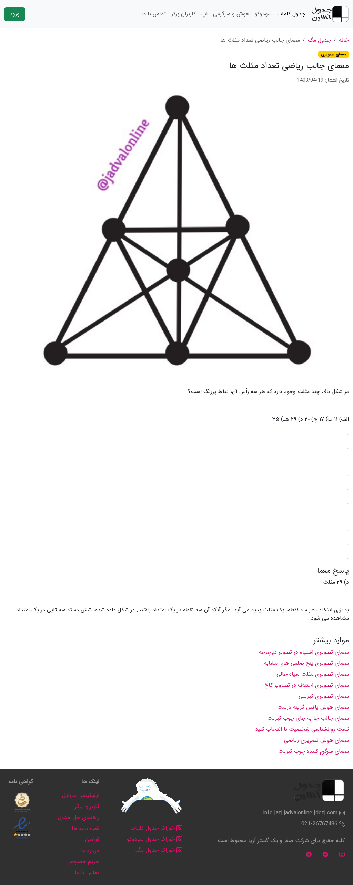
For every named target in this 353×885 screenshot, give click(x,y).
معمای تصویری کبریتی (324, 696)
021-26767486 (319, 824)
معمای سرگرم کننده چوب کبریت (313, 751)
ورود (15, 14)
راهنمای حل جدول (78, 817)
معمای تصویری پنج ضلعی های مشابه (306, 663)
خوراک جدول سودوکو (151, 839)
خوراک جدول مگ (155, 850)
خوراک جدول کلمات (153, 828)
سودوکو (263, 14)
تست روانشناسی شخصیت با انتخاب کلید (302, 729)
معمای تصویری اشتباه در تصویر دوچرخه (304, 652)
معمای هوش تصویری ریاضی (316, 740)
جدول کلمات (291, 14)
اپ (204, 14)
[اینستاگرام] (342, 854)
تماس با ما (153, 14)
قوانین (92, 839)
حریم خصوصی (82, 861)
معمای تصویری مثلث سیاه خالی (312, 674)
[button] (22, 802)
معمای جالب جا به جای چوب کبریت (308, 718)
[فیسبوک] (309, 854)
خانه (344, 40)
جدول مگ (319, 40)
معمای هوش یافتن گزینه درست (313, 707)
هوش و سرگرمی (231, 14)
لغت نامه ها (85, 828)
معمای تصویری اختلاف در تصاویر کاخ (306, 685)
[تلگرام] (325, 854)
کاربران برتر (183, 14)
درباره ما (90, 850)
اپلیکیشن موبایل (80, 795)
